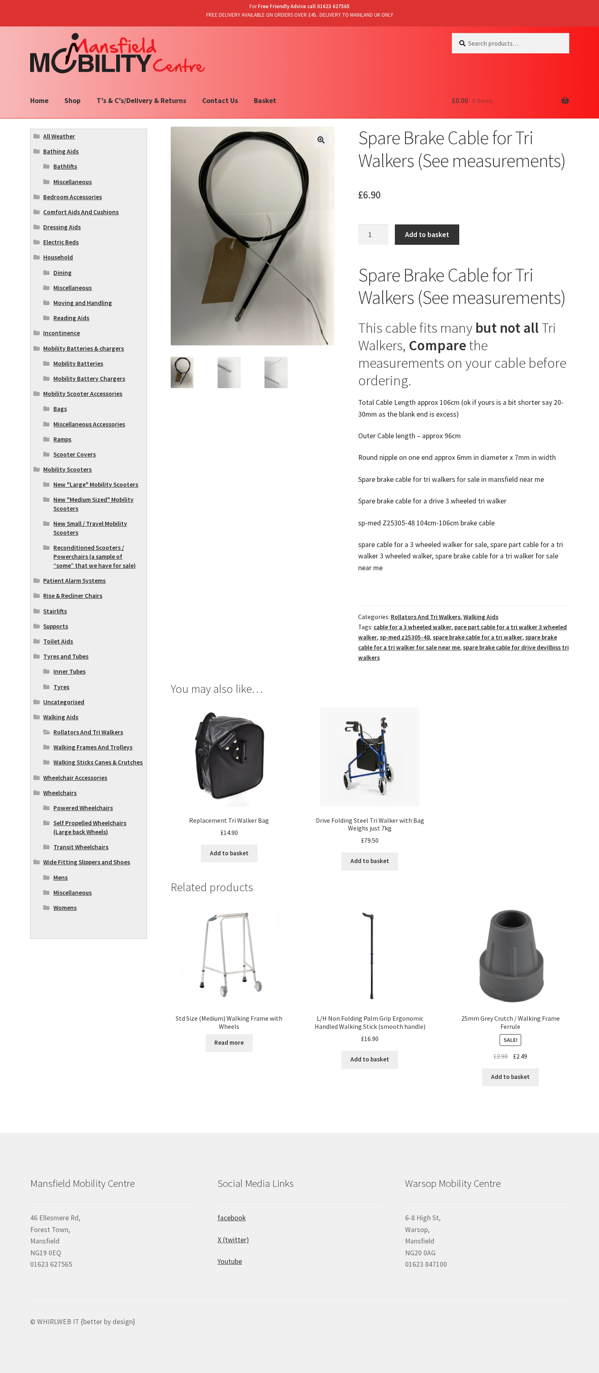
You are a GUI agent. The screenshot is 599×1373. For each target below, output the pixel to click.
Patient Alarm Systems (74, 580)
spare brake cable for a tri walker (477, 637)
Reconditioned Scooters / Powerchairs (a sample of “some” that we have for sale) (94, 556)
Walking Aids (480, 617)
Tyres (61, 687)
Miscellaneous (72, 182)
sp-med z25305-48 (405, 637)
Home (39, 100)
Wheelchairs (60, 793)
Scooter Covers (74, 454)
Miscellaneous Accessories (89, 424)
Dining (62, 273)
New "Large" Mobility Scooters (95, 484)
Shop (72, 100)
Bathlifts (65, 166)
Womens (65, 908)
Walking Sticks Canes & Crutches (98, 762)
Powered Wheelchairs (83, 808)
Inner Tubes (69, 671)
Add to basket (427, 234)
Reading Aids (71, 318)
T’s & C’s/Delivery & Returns (141, 100)
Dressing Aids (62, 227)
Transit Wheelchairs (80, 847)
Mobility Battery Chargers (89, 378)
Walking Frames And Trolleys (92, 747)
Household (58, 257)
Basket (265, 100)
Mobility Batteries (78, 363)
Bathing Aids (61, 151)
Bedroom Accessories (72, 197)
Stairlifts (55, 611)
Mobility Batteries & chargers (83, 348)
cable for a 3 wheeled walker (412, 627)
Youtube (230, 1261)
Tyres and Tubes (65, 656)
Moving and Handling (82, 303)
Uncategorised (63, 702)
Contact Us (220, 100)
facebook (232, 1217)
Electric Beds (61, 242)
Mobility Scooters (67, 469)
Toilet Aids (58, 641)
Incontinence (61, 333)
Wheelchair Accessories (75, 778)
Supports (55, 626)
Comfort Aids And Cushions (81, 212)
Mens (60, 877)
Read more (229, 1042)
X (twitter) (233, 1239)
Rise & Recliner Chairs (72, 596)
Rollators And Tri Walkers (425, 617)
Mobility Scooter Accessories (82, 394)
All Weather (59, 136)
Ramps (62, 439)
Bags (60, 409)
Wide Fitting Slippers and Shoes (86, 862)
